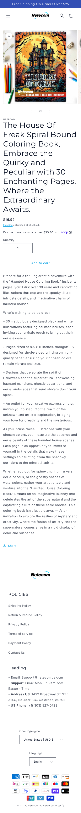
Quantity (8, 240)
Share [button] (12, 545)
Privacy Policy (18, 624)
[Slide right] (49, 111)
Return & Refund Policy (25, 615)
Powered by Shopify (51, 805)
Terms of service (20, 633)
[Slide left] (31, 111)
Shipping (8, 225)
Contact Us (16, 652)
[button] (8, 15)
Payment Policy (19, 643)
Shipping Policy (19, 605)
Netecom (33, 805)
